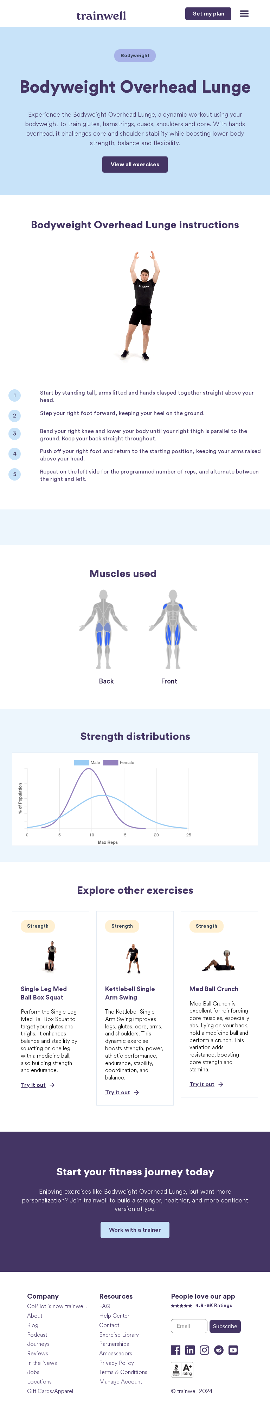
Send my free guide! (92, 769)
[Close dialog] (255, 652)
